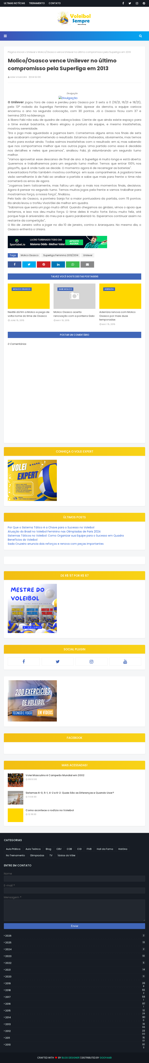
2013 (75, 1024)
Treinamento (37, 3)
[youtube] (125, 662)
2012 (75, 1031)
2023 (75, 956)
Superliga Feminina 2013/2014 (60, 255)
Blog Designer (71, 1057)
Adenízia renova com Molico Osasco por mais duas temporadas (117, 315)
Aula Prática (13, 849)
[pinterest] (143, 3)
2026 (74, 936)
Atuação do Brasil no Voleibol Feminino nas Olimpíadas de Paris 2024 (54, 531)
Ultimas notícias (14, 3)
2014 (75, 1017)
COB (69, 849)
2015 (75, 1011)
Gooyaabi (106, 1057)
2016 (75, 1004)
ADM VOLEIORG (18, 77)
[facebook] (123, 3)
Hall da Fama (105, 849)
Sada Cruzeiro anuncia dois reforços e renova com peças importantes (56, 544)
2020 (74, 976)
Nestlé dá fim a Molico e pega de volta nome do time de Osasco (28, 314)
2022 (74, 963)
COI (79, 849)
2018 (75, 990)
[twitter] (130, 3)
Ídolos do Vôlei (66, 855)
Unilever (31, 52)
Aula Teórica (33, 849)
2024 (74, 949)
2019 (75, 983)
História (122, 849)
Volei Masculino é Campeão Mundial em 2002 (55, 775)
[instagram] (136, 3)
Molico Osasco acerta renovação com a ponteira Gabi (74, 314)
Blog (48, 849)
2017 (75, 997)
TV (50, 855)
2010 (75, 1045)
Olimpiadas (37, 855)
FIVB (89, 849)
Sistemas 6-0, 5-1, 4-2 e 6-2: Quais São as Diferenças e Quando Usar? (70, 793)
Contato (55, 3)
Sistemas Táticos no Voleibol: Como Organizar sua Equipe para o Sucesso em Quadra (66, 536)
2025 (75, 942)
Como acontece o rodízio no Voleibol (50, 810)
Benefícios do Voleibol (22, 540)
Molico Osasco (29, 255)
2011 (75, 1038)
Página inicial (16, 52)
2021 (75, 970)
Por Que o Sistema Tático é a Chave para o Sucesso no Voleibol (51, 527)
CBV (59, 849)
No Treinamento (15, 855)
